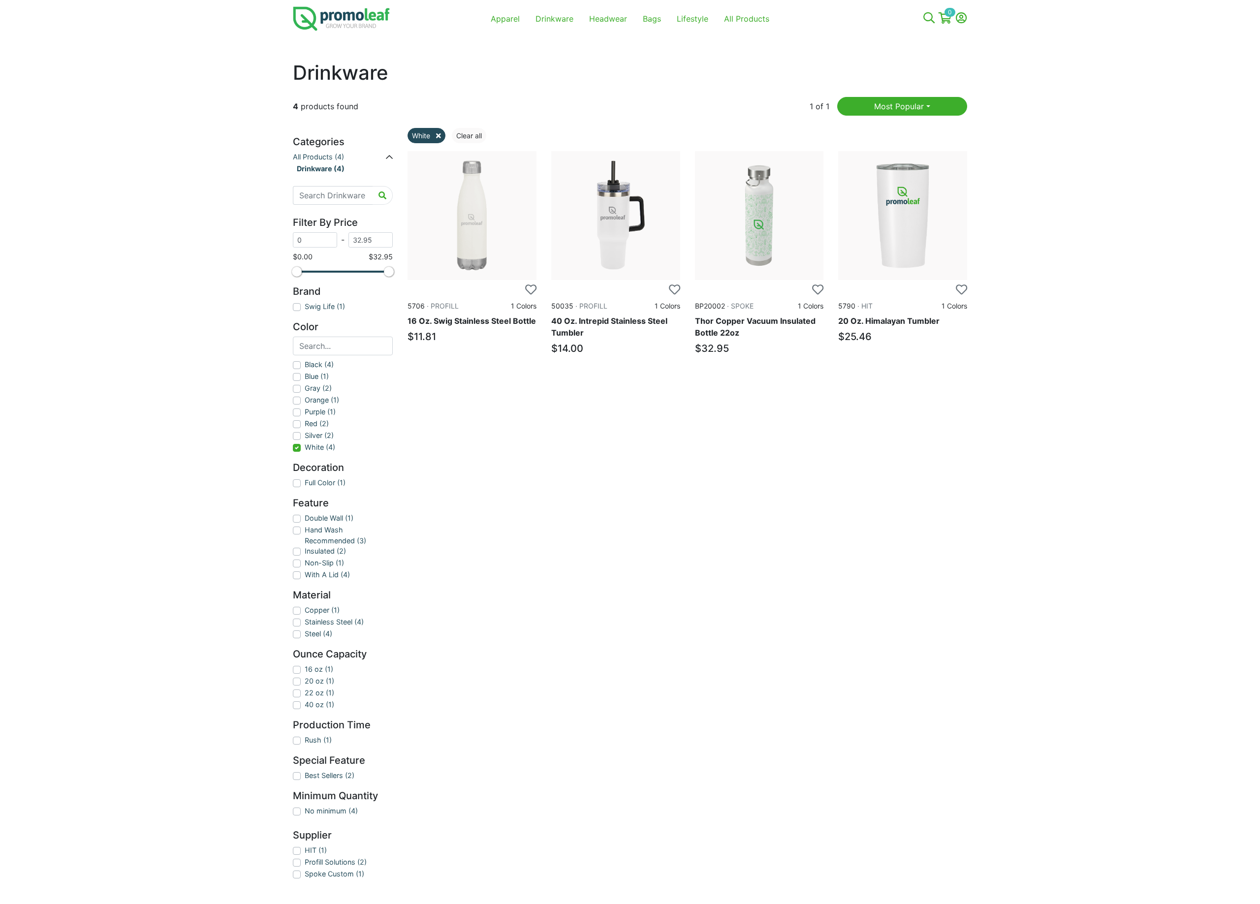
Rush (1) (318, 740)
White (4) (320, 447)
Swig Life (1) (325, 306)
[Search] (929, 18)
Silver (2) (319, 435)
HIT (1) (316, 850)
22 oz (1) (319, 692)
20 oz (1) (319, 681)
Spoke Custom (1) (334, 874)
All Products (746, 19)
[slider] (297, 272)
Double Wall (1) (329, 518)
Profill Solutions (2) (336, 862)
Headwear (608, 19)
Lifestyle (692, 19)
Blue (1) (317, 376)
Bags (652, 19)
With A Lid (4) (327, 574)
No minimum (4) (331, 811)
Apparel (505, 19)
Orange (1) (322, 400)
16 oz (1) (319, 669)
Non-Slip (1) (324, 563)
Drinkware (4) (321, 168)
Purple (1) (320, 411)
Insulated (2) (325, 551)
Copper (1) (322, 610)
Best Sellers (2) (329, 775)
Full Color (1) (325, 482)
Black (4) (319, 364)
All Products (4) (318, 157)
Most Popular (899, 106)
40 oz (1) (319, 704)
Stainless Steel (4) (334, 622)
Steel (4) (318, 633)
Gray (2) (318, 388)
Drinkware (554, 19)
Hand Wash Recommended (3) (335, 535)
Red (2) (317, 423)
